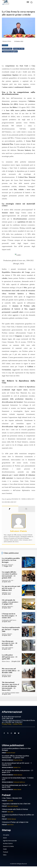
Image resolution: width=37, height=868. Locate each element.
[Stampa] (31, 59)
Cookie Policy (17, 724)
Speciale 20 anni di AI (7, 760)
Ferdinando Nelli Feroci (9, 620)
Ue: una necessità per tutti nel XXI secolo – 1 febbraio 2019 (11, 588)
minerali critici (7, 48)
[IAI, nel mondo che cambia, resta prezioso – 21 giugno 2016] (28, 604)
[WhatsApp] (18, 59)
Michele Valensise (7, 606)
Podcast (4, 800)
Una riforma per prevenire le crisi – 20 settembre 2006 (9, 643)
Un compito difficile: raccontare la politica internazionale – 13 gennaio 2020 (15, 757)
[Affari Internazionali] (12, 2)
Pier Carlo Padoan (7, 648)
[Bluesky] (18, 733)
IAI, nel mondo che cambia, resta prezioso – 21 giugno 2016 (10, 602)
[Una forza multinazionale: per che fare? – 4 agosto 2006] (28, 631)
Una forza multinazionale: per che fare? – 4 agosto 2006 (11, 629)
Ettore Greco (6, 661)
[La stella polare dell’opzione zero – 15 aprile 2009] (28, 659)
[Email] (27, 59)
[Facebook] (10, 59)
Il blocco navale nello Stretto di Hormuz (15, 809)
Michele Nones (6, 675)
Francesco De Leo (7, 580)
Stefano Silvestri (7, 634)
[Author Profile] (10, 509)
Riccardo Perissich (7, 565)
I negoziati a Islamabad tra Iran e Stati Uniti (16, 804)
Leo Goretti (5, 693)
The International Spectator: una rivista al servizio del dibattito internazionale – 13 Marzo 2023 (10, 686)
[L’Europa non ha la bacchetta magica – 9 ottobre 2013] (28, 617)
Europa (4, 45)
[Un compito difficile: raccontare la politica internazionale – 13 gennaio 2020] (28, 576)
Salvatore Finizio (6, 41)
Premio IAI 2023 (19, 48)
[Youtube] (15, 733)
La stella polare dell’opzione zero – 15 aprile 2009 (9, 657)
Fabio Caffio (10, 812)
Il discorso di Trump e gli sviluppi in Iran (15, 822)
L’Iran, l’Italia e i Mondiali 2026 (12, 798)
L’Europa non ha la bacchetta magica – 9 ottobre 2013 (9, 616)
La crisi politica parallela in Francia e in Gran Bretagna (11, 560)
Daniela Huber (14, 693)
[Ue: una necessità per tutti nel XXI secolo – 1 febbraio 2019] (28, 590)
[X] (14, 59)
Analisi (4, 752)
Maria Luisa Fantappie (12, 806)
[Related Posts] (26, 509)
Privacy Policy (6, 724)
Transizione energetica (10, 51)
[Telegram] (23, 59)
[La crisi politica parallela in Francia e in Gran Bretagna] (28, 562)
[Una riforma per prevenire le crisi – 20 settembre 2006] (28, 645)
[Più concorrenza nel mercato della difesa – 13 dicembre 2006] (28, 672)
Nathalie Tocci (6, 593)
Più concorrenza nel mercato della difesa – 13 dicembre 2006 (10, 670)
